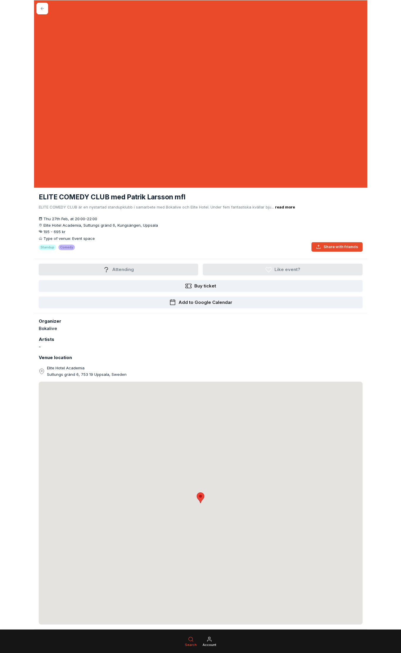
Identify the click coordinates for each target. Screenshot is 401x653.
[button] (200, 497)
